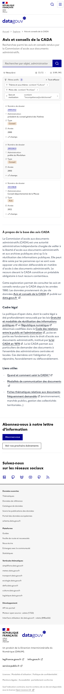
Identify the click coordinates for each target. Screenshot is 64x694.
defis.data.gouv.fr (10, 585)
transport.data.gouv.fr (12, 575)
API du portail (8, 608)
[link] (12, 437)
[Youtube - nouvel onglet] (30, 477)
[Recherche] (52, 4)
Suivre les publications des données (18, 511)
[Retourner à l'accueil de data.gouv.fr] (14, 20)
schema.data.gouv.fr (11, 521)
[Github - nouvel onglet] (39, 477)
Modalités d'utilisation (21, 674)
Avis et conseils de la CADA (29, 294)
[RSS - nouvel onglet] (48, 477)
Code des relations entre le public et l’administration (30, 330)
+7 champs (12, 137)
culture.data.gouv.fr (11, 590)
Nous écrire (7, 543)
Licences (6, 674)
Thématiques (8, 496)
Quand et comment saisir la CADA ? (28, 375)
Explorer (17, 31)
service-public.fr (11, 666)
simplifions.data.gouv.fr (12, 565)
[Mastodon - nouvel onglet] (13, 477)
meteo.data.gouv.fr (11, 570)
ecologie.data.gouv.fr (12, 580)
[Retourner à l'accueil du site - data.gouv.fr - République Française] (34, 635)
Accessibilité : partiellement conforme (36, 680)
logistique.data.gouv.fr (12, 595)
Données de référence (12, 501)
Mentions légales (9, 680)
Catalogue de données (12, 506)
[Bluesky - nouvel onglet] (22, 477)
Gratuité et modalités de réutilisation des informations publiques (31, 321)
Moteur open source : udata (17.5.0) (18, 613)
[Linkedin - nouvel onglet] (4, 477)
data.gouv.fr (10, 298)
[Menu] (60, 4)
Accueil (5, 31)
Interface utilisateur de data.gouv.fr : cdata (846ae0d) (26, 618)
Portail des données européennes (17, 516)
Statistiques (7, 553)
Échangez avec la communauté (16, 548)
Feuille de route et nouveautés (15, 538)
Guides (5, 533)
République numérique (35, 325)
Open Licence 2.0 (23, 690)
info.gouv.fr (33, 659)
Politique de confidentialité (45, 674)
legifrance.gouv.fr (11, 659)
